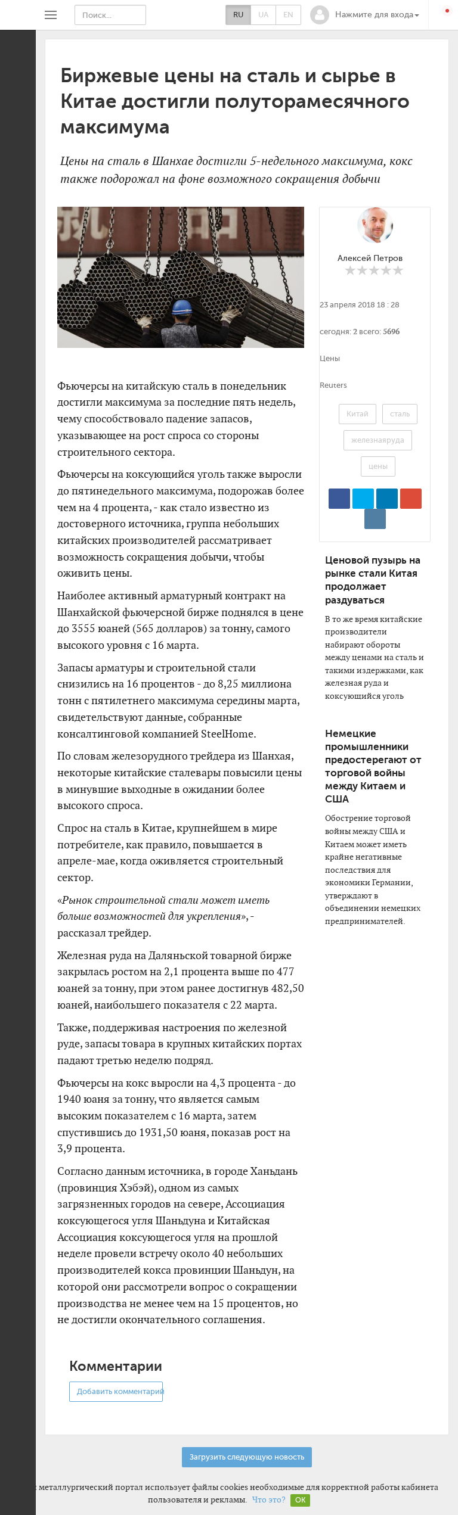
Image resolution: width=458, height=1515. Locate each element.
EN (288, 14)
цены (378, 466)
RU (238, 14)
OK (300, 1500)
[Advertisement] (359, 1125)
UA (263, 14)
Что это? (269, 1499)
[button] (364, 15)
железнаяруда (377, 439)
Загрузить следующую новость (247, 1456)
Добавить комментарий (120, 1391)
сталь (400, 413)
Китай (357, 413)
